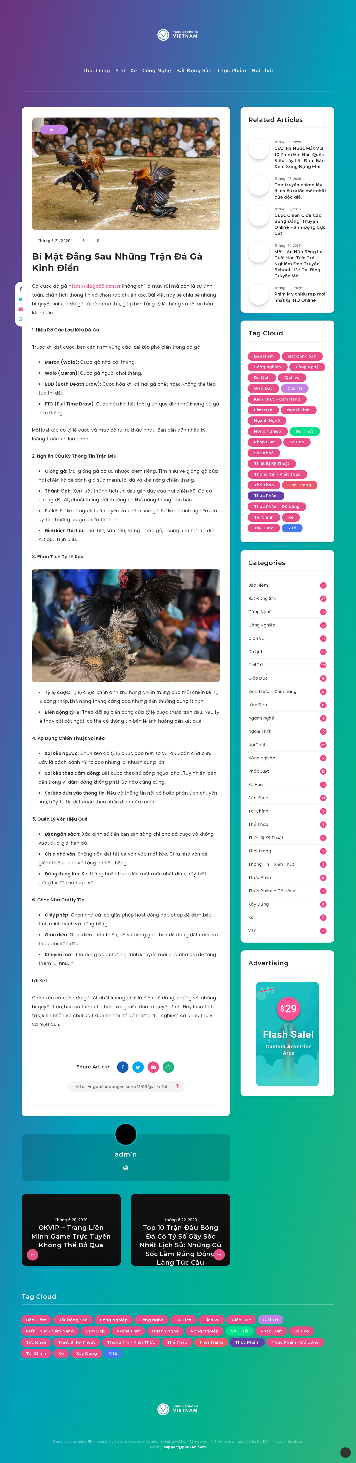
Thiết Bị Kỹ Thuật (272, 463)
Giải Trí (54, 129)
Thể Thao (264, 485)
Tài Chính (264, 517)
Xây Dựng (264, 528)
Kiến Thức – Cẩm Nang (272, 691)
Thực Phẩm (232, 70)
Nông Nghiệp (267, 431)
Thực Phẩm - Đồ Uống (277, 506)
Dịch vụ (292, 377)
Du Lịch (262, 377)
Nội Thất (262, 70)
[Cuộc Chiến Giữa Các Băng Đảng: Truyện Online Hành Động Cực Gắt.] (258, 215)
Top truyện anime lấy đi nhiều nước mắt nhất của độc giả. (300, 190)
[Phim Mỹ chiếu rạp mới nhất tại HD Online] (258, 294)
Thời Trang (96, 70)
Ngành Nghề (267, 420)
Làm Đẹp (263, 410)
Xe (134, 70)
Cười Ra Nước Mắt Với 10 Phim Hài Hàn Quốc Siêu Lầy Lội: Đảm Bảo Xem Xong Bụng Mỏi (299, 157)
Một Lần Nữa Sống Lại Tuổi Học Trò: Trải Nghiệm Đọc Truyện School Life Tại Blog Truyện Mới (299, 264)
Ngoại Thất (298, 410)
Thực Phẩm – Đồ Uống (272, 891)
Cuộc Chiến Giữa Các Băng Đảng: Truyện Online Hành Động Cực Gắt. (300, 224)
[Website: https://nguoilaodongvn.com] (125, 1168)
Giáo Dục (263, 388)
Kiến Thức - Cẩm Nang (277, 399)
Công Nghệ (156, 70)
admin (126, 1154)
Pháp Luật (264, 442)
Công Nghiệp (267, 367)
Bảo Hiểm (264, 356)
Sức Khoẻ (264, 453)
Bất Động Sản (194, 70)
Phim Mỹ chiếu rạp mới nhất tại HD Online (300, 297)
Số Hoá (297, 442)
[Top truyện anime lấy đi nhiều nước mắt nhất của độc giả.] (258, 185)
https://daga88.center (95, 286)
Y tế (120, 70)
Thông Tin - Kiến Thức (277, 474)
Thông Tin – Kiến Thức (271, 864)
